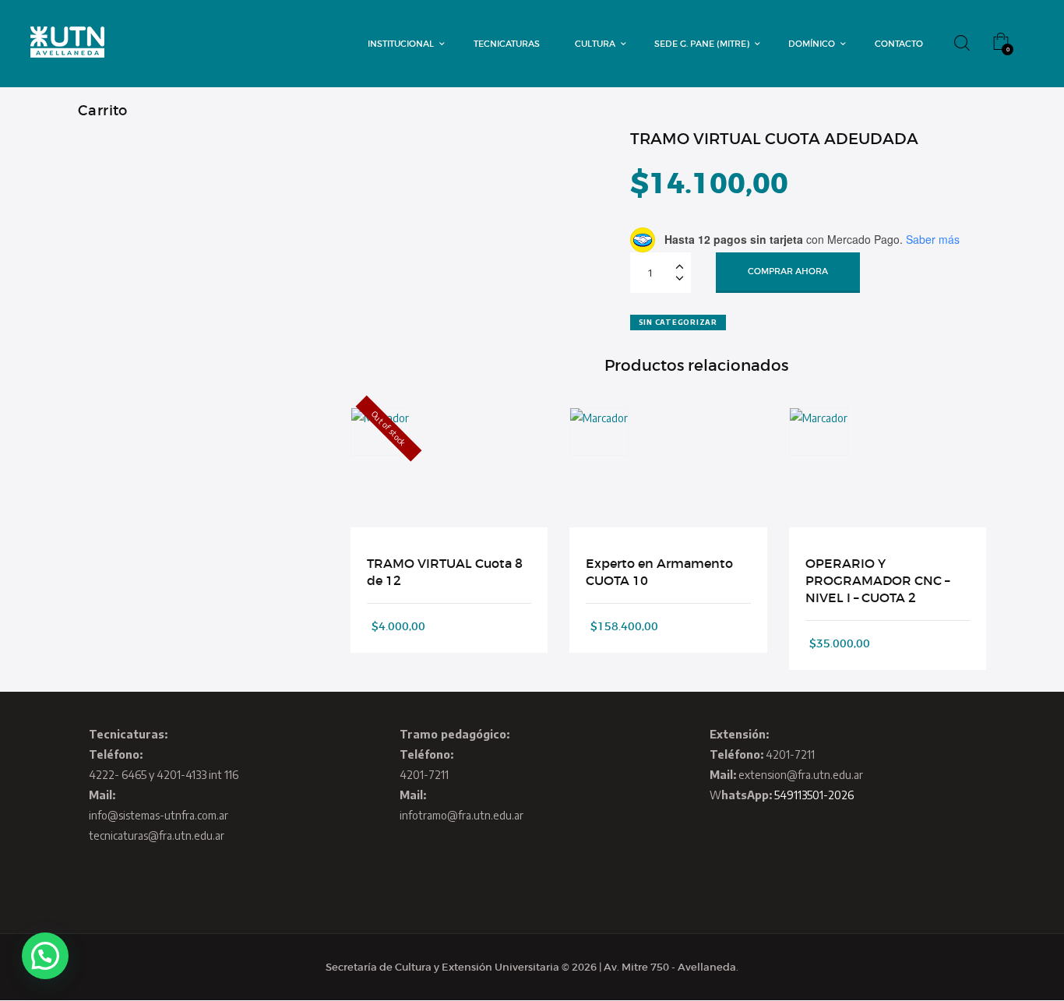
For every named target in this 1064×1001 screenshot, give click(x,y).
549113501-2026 (814, 795)
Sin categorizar (678, 322)
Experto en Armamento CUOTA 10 (659, 571)
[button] (45, 955)
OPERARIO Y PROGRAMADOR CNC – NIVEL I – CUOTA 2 (877, 580)
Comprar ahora (788, 271)
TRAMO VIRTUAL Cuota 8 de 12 (445, 571)
